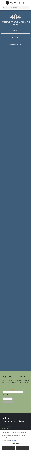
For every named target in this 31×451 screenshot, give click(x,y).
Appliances (6, 426)
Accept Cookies (22, 448)
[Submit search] (27, 7)
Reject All (8, 448)
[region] (15, 440)
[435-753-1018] (24, 3)
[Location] (19, 3)
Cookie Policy (15, 440)
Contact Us (15, 44)
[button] (2, 3)
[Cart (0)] (28, 3)
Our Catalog (15, 37)
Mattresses (5, 428)
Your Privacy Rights (15, 443)
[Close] (29, 432)
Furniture (5, 424)
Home (15, 31)
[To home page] (11, 3)
